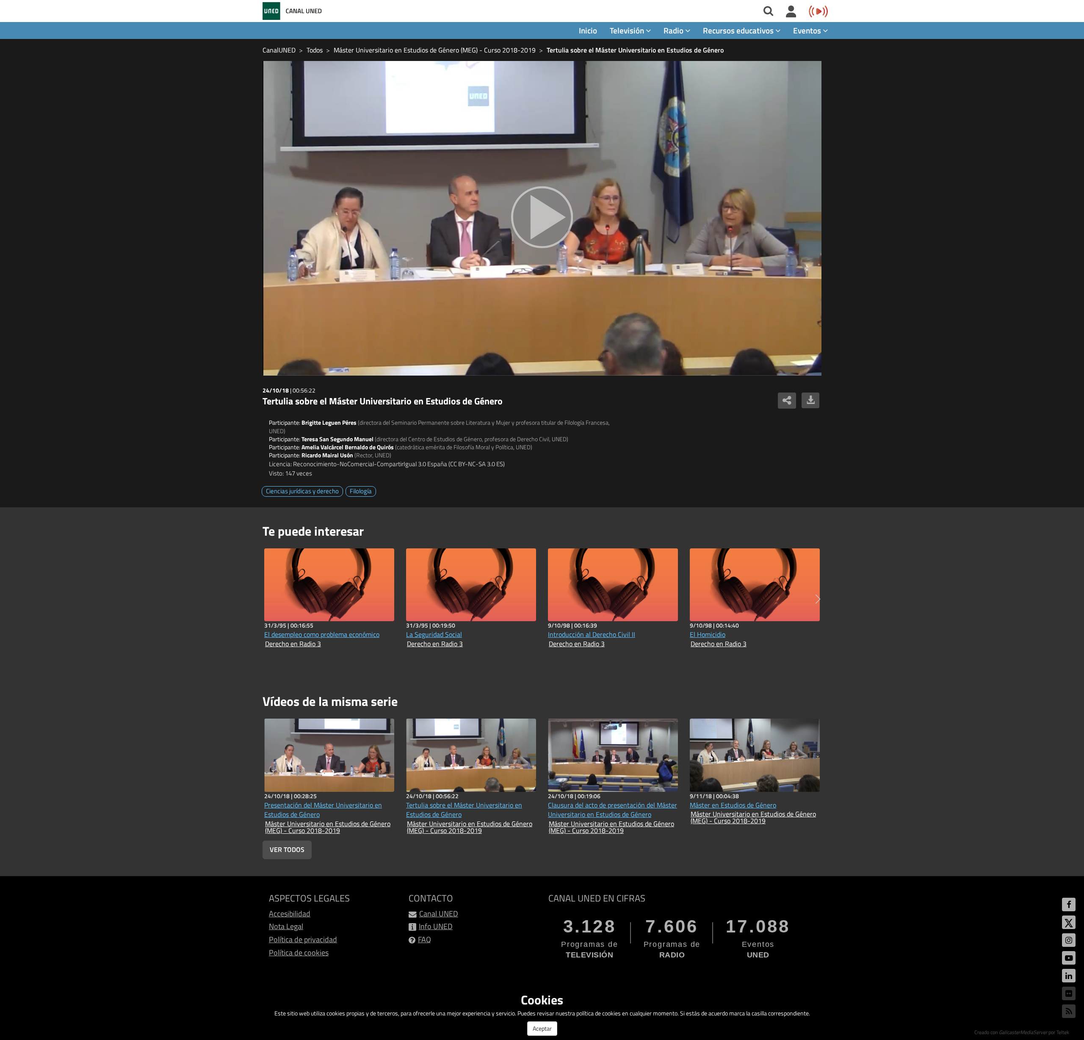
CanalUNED (279, 50)
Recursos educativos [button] (739, 30)
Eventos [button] (808, 30)
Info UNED (436, 926)
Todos (315, 50)
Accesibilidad (289, 913)
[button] (818, 599)
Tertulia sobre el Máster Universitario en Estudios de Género (635, 50)
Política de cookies (299, 952)
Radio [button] (674, 30)
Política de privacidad (303, 939)
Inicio (588, 30)
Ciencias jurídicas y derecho (302, 491)
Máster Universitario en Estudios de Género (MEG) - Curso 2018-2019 (435, 50)
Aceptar (542, 1028)
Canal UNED (438, 913)
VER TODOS (287, 849)
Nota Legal (286, 926)
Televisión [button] (628, 30)
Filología (361, 491)
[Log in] (791, 12)
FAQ (424, 939)
